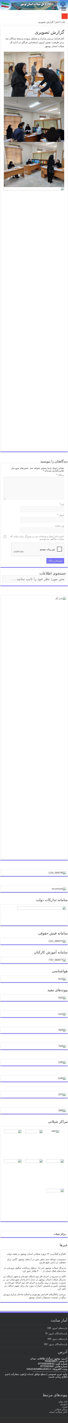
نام (62, 504)
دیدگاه (60, 475)
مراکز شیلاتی (61, 1409)
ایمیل (60, 515)
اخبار (57, 22)
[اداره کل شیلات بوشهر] (34, 5)
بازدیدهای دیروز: (59, 1339)
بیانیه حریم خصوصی (57, 1374)
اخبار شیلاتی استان (58, 1412)
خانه (63, 22)
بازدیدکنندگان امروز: (57, 1333)
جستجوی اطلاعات (52, 573)
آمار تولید (62, 1401)
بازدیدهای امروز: (59, 1328)
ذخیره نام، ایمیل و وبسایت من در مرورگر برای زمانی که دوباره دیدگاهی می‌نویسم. (37, 537)
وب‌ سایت (59, 525)
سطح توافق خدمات (36, 1374)
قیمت (64, 1406)
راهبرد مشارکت (18, 1374)
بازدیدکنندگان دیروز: (57, 1344)
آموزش (63, 1404)
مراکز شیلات (60, 1234)
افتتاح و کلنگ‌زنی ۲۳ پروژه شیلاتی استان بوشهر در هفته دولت (36, 1254)
